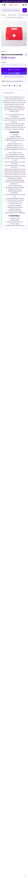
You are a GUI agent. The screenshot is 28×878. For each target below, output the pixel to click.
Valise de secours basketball (15, 17)
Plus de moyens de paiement (14, 76)
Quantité (3, 62)
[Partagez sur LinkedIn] (15, 86)
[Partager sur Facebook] (9, 86)
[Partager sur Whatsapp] (12, 86)
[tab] (14, 93)
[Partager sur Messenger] (20, 86)
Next (25, 33)
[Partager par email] (17, 86)
